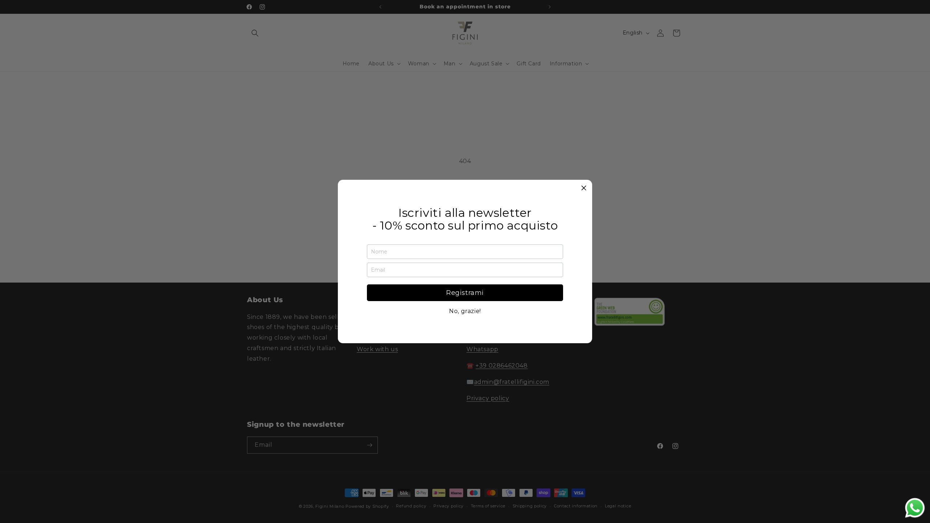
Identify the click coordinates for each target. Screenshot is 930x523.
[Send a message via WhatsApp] (914, 507)
